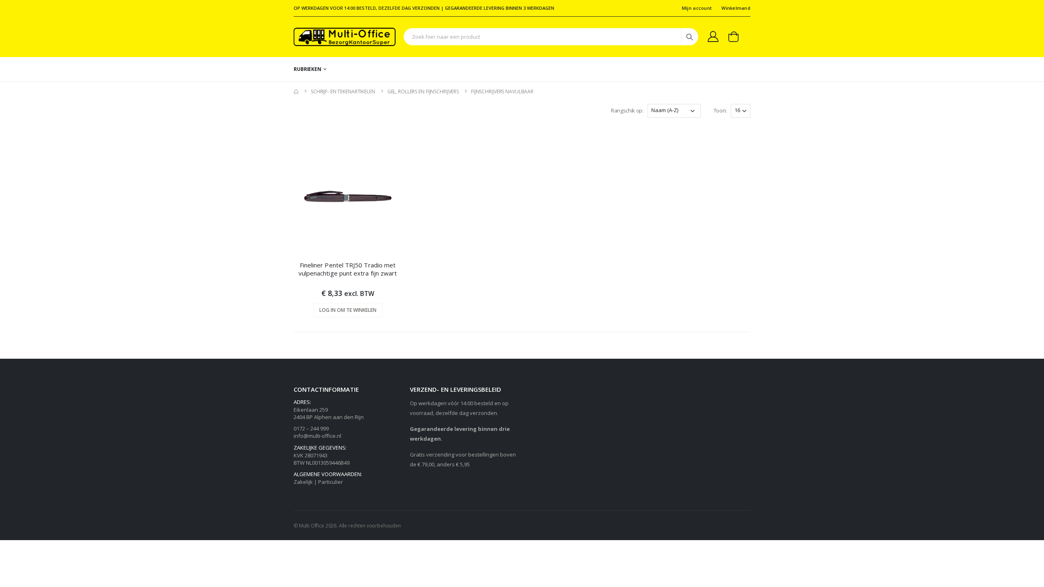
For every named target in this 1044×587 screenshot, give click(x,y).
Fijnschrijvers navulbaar (502, 91)
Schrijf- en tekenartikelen (343, 91)
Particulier (330, 481)
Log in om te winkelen (347, 310)
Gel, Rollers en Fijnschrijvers (423, 91)
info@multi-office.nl (317, 435)
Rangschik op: (627, 110)
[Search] (689, 36)
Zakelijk (303, 481)
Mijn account (697, 8)
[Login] (713, 36)
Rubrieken (307, 69)
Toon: (720, 110)
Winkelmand (735, 8)
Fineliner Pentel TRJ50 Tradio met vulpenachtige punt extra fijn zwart (348, 269)
